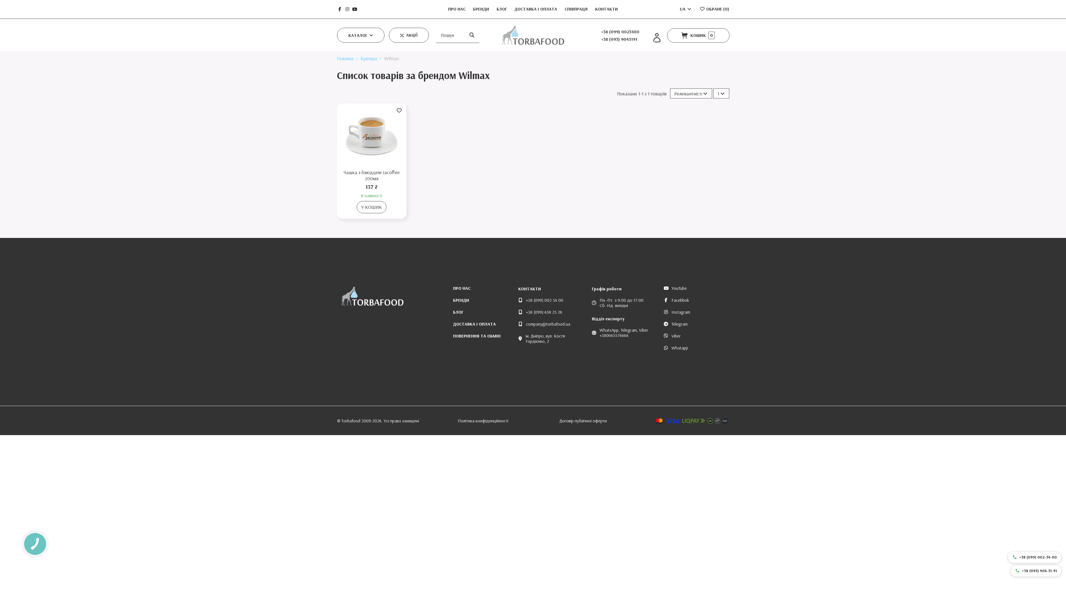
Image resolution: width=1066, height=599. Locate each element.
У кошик (371, 207)
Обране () (717, 9)
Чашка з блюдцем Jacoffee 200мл (371, 175)
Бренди (481, 9)
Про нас (457, 9)
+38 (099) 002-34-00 (1038, 557)
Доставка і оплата (536, 9)
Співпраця (577, 9)
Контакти (606, 9)
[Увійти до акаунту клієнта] (656, 38)
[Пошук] (471, 35)
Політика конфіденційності (483, 420)
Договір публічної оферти (583, 420)
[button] (360, 35)
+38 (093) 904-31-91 (1039, 570)
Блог (502, 9)
